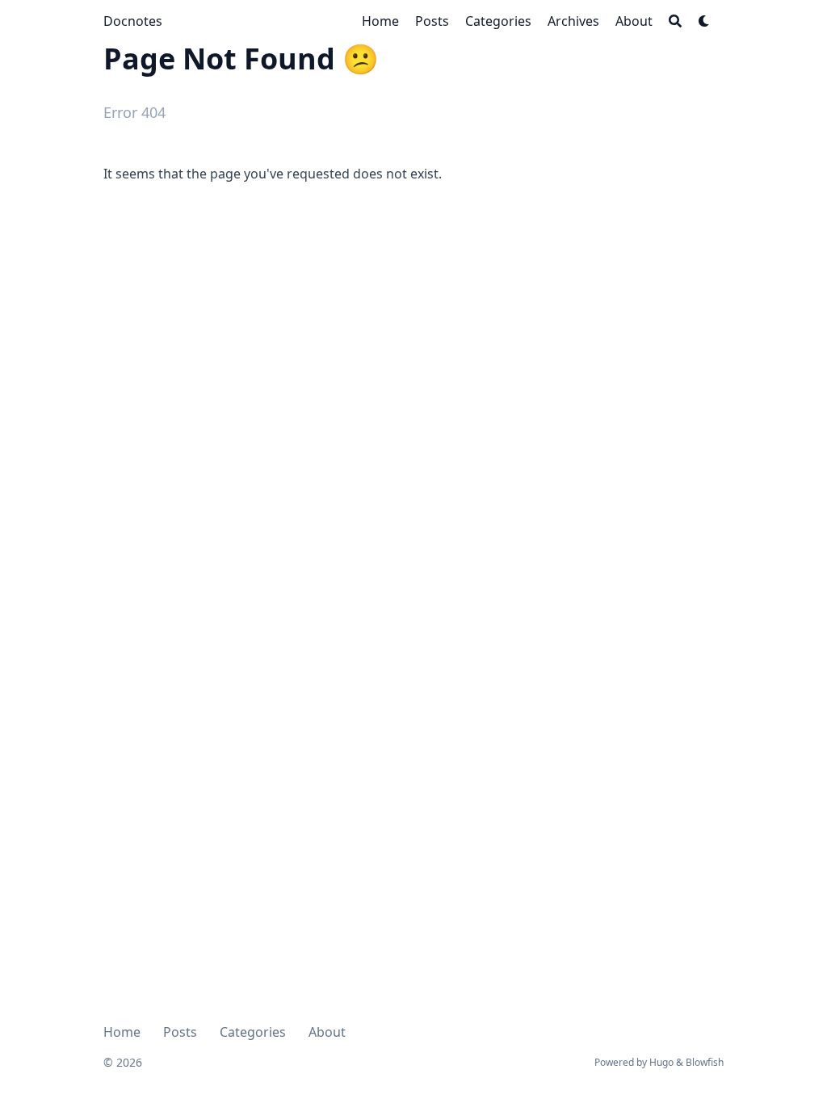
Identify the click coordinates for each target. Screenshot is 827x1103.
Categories (253, 1032)
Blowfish (705, 1062)
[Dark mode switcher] (704, 21)
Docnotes (132, 21)
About (327, 1032)
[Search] (675, 21)
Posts (180, 1032)
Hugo (661, 1062)
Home (122, 1032)
